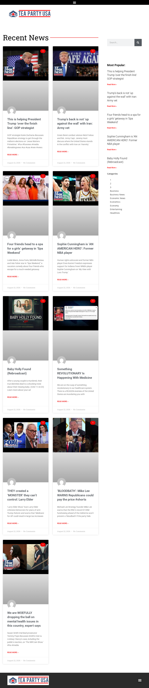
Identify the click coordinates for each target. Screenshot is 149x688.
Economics (115, 201)
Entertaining (116, 209)
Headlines (115, 213)
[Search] (138, 42)
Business (114, 191)
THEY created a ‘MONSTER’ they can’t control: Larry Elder (22, 495)
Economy (114, 205)
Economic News (117, 198)
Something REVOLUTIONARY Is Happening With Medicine (74, 373)
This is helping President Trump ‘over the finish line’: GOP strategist (24, 124)
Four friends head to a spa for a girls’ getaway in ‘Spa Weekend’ (25, 248)
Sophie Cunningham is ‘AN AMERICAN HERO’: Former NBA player (75, 248)
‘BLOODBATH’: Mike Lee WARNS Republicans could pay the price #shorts (75, 495)
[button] (74, 2)
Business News (117, 194)
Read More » (12, 155)
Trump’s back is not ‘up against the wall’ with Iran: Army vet (75, 124)
